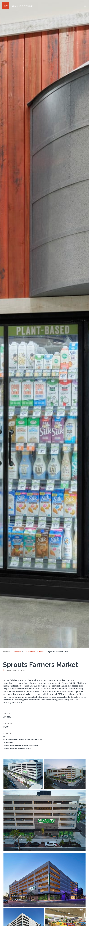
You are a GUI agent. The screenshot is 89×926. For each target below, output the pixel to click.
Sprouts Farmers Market (34, 652)
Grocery (17, 652)
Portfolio (6, 652)
